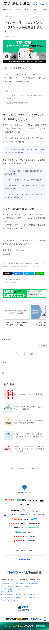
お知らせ (17, 279)
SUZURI (6, 254)
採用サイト (33, 550)
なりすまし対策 (31, 597)
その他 (14, 282)
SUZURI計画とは (7, 9)
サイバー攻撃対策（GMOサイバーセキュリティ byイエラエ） (19, 594)
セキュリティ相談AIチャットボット (11, 589)
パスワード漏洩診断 (7, 586)
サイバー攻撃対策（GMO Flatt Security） (13, 597)
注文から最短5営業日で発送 (17, 103)
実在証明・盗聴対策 (7, 592)
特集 (26, 9)
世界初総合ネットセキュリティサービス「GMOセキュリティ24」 (20, 583)
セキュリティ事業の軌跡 (8, 600)
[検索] (44, 362)
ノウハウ (19, 9)
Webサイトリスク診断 (22, 586)
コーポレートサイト (19, 550)
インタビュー (35, 9)
